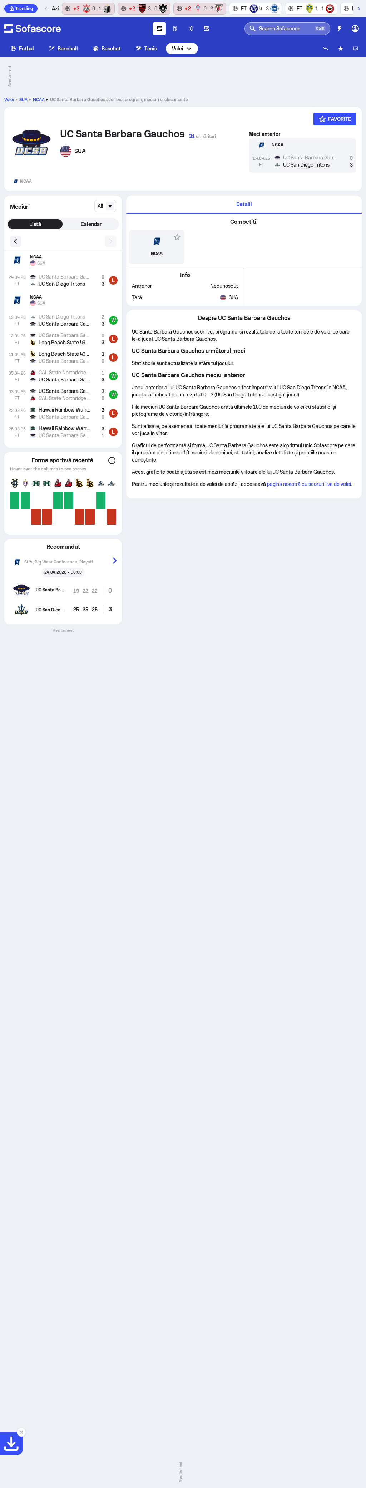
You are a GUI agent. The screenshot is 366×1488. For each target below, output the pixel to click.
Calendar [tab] (91, 224)
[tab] (244, 205)
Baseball (68, 48)
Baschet (111, 48)
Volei (177, 48)
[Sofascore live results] (32, 28)
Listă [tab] (35, 224)
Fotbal (26, 48)
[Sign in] (355, 28)
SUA (23, 99)
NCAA (39, 99)
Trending (24, 8)
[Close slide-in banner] (21, 1432)
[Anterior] (46, 8)
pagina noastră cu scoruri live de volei (309, 484)
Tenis (150, 48)
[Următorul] (359, 8)
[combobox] (105, 206)
